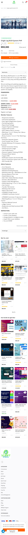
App (2, 492)
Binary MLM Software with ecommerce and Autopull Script (6, 406)
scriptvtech (17, 336)
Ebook (2, 478)
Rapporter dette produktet (22, 225)
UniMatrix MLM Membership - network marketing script (20, 358)
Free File (3, 490)
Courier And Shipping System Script (6, 302)
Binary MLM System (6, 333)
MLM (5, 8)
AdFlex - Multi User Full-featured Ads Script (20, 405)
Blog (2, 503)
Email (2, 473)
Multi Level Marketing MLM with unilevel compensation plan (20, 431)
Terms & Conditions (5, 515)
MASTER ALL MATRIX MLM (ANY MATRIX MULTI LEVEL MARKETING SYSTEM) (20, 335)
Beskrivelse (4, 72)
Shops (2, 505)
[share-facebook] (3, 67)
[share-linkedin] (12, 67)
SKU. (2, 50)
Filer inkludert (4, 53)
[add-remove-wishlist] (11, 242)
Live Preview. (14, 64)
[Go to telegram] (3, 531)
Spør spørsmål (23, 47)
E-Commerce (4, 469)
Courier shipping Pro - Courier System (20, 278)
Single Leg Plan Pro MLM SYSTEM (19, 381)
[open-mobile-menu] (2, 2)
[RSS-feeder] (2, 462)
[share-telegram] (14, 67)
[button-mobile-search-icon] (22, 2)
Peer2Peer (3, 483)
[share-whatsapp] (7, 67)
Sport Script (3, 480)
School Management (5, 494)
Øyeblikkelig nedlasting (7, 38)
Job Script (3, 476)
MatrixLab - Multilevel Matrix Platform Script (7, 381)
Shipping (3, 485)
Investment (3, 487)
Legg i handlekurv (15, 57)
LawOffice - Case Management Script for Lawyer (7, 255)
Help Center (3, 510)
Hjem (2, 8)
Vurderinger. (5, 230)
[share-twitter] (5, 67)
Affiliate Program (5, 507)
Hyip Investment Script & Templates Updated (7, 278)
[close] (25, 522)
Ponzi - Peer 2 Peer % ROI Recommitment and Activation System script (20, 255)
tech (5, 43)
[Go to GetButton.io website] (3, 533)
